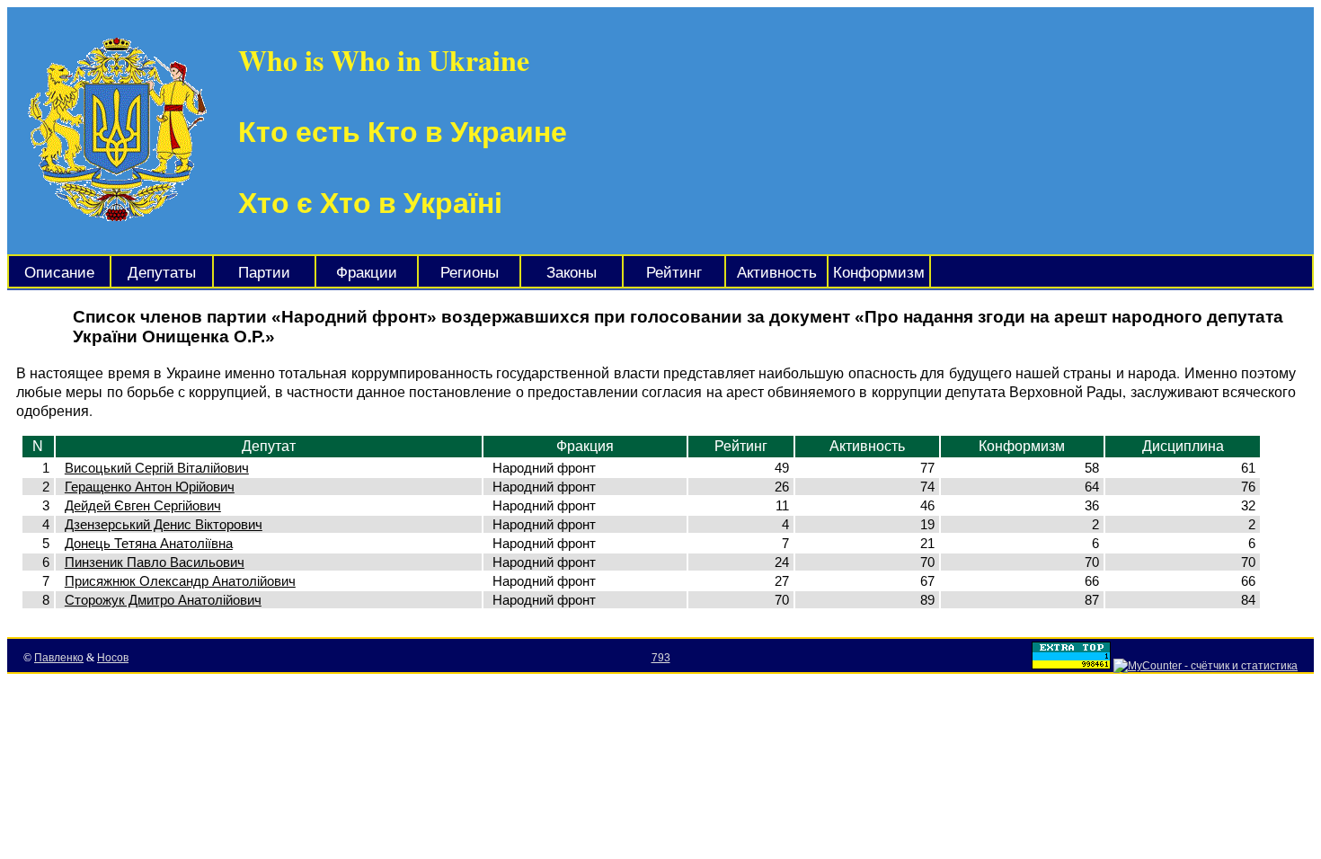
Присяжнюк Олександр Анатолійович (180, 581)
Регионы (469, 272)
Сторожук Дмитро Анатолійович (163, 599)
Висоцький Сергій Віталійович (157, 467)
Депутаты (162, 272)
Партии (264, 272)
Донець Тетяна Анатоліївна (149, 543)
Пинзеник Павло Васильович (154, 562)
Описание (59, 272)
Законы (571, 272)
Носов (113, 657)
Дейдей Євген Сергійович (143, 505)
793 (661, 657)
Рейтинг (674, 272)
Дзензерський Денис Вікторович (163, 524)
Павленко (59, 657)
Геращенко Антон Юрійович (150, 486)
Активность (777, 272)
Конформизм (879, 272)
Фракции (366, 272)
